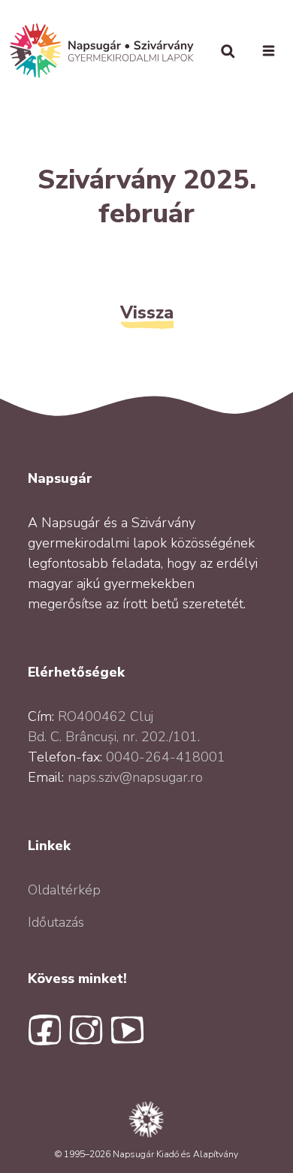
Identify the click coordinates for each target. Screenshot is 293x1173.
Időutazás (56, 922)
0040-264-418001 (165, 757)
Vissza (147, 312)
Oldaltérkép (64, 890)
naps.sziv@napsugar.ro (135, 777)
